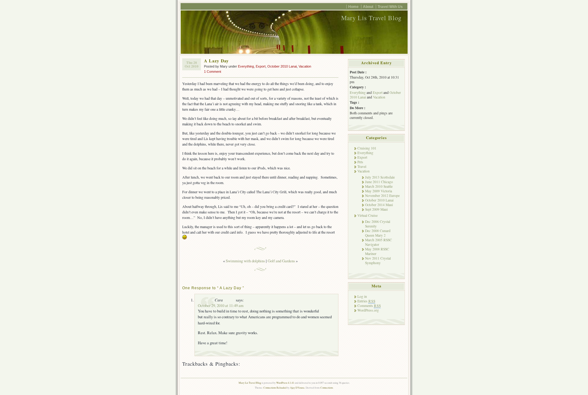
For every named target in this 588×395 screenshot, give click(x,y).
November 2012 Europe (382, 195)
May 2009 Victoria (378, 191)
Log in (362, 296)
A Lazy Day (216, 60)
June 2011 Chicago (379, 181)
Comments (369, 305)
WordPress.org (368, 310)
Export (261, 66)
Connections (326, 387)
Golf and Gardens (281, 261)
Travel (361, 166)
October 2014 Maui (379, 204)
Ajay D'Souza (297, 387)
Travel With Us (390, 7)
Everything (246, 66)
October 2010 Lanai (282, 66)
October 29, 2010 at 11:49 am (220, 305)
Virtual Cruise (367, 215)
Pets (360, 162)
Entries (366, 301)
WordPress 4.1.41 (285, 382)
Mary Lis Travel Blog (371, 17)
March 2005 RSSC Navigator (378, 242)
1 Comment (212, 71)
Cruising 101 (366, 148)
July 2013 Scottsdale (380, 177)
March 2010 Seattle (379, 186)
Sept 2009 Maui (376, 209)
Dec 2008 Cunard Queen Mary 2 (377, 233)
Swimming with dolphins (245, 261)
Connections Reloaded (274, 387)
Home (353, 7)
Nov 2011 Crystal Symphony (378, 260)
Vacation (305, 66)
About (368, 7)
